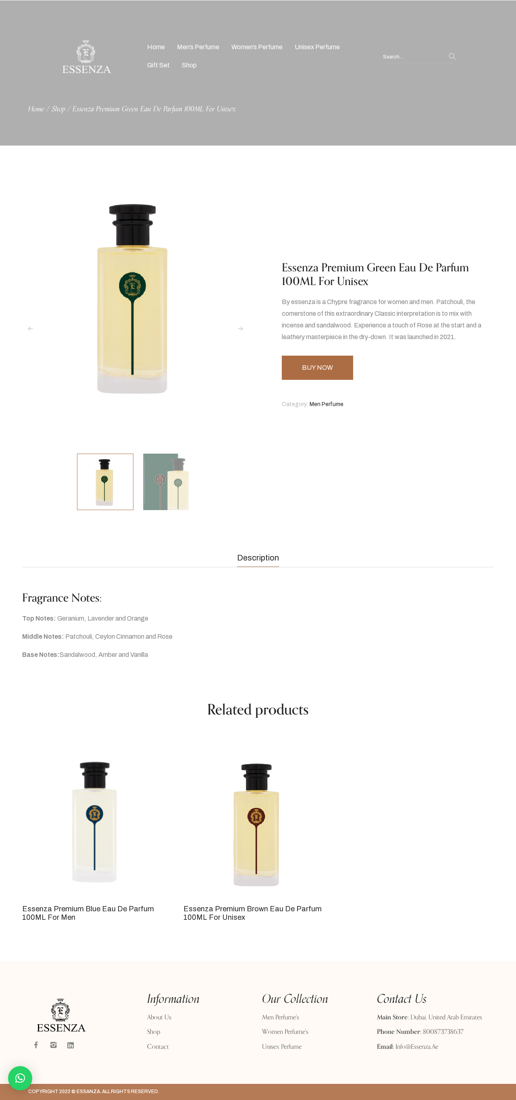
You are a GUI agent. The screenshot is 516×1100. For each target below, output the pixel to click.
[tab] (258, 557)
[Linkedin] (70, 1045)
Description (258, 557)
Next (241, 329)
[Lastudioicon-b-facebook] (36, 1045)
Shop (58, 109)
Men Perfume (326, 404)
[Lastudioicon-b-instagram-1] (53, 1045)
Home (36, 109)
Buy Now (317, 367)
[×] (20, 1078)
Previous (30, 329)
